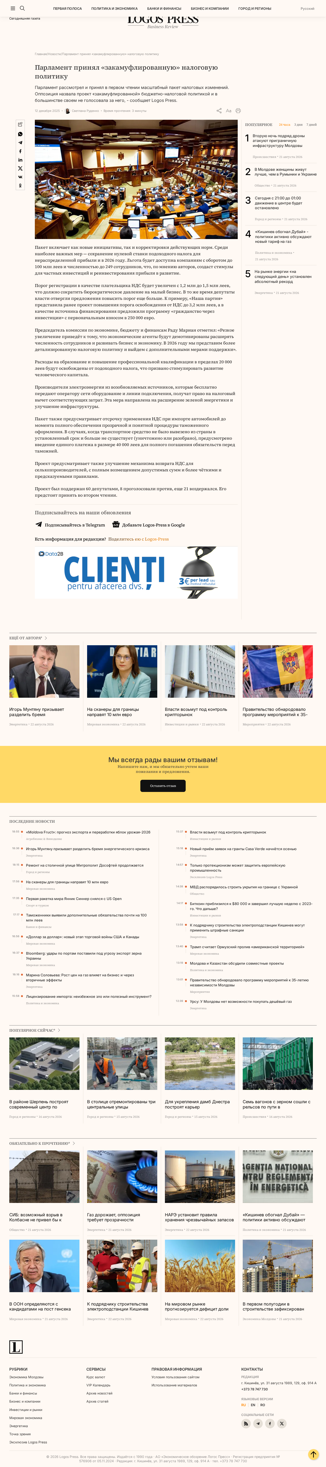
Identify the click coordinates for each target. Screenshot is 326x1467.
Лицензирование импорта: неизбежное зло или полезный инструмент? (89, 996)
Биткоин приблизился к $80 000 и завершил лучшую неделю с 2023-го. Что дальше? (251, 906)
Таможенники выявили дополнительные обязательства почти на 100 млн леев (86, 917)
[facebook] (270, 1423)
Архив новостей (99, 1393)
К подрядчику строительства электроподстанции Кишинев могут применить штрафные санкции (247, 927)
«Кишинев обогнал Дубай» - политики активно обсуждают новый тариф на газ (283, 236)
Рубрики (18, 1369)
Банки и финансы (164, 8)
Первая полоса (67, 8)
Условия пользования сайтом (176, 1377)
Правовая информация (177, 1369)
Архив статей (97, 1401)
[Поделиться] (219, 110)
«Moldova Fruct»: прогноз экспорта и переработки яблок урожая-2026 (88, 832)
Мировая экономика (25, 1418)
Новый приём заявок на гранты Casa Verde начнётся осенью (243, 849)
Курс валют (95, 1377)
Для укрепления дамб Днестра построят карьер (197, 1104)
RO (262, 1405)
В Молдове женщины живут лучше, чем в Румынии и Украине (286, 172)
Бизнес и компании (210, 8)
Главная (41, 54)
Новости (54, 54)
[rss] (246, 1423)
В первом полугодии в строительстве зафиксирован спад (273, 1306)
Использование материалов (174, 1385)
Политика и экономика (114, 8)
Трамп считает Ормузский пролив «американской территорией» (247, 947)
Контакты (252, 1369)
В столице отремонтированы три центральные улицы (121, 1104)
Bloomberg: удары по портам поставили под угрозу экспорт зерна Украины (84, 956)
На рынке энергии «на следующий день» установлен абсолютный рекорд (283, 276)
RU (243, 1405)
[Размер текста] (228, 110)
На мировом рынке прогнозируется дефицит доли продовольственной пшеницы (197, 1306)
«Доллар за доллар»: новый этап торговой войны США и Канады (82, 937)
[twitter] (282, 1423)
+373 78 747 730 (254, 1389)
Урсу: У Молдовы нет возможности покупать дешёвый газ (241, 1001)
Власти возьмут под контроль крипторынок (196, 712)
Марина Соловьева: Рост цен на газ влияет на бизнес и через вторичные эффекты (80, 977)
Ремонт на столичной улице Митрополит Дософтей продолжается (84, 865)
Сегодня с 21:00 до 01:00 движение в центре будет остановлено (278, 203)
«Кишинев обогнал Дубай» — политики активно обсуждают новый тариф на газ (274, 1217)
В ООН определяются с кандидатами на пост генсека (40, 1306)
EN (253, 1405)
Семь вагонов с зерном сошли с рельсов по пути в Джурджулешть (276, 1104)
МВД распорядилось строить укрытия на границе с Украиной (244, 887)
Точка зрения (20, 1434)
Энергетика (18, 1426)
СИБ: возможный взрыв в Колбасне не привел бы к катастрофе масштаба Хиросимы (44, 1217)
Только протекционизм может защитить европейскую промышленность (237, 868)
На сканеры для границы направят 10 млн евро (113, 712)
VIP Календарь (98, 1385)
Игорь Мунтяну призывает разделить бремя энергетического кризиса (36, 712)
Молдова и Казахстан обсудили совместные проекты (237, 963)
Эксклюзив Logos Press (28, 1442)
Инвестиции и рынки (25, 1410)
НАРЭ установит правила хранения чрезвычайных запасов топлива (199, 1217)
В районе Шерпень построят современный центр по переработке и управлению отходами (38, 1104)
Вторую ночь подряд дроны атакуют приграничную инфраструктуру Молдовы (279, 140)
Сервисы (95, 1369)
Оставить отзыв (163, 785)
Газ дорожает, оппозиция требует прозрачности (113, 1217)
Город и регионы (254, 8)
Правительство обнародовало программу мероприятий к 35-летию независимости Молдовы (276, 712)
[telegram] (258, 1423)
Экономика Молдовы (26, 1377)
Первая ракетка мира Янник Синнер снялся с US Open (74, 898)
